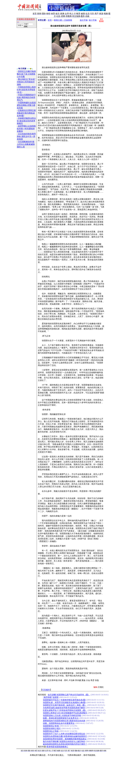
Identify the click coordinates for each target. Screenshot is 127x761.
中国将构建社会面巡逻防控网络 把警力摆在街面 (26, 105)
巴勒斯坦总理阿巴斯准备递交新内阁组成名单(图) (26, 113)
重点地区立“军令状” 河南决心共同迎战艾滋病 (26, 81)
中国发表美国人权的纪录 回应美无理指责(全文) (26, 89)
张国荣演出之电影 (51, 731)
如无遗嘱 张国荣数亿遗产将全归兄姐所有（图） (69, 695)
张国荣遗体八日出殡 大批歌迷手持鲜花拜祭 (62, 715)
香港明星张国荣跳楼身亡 (57, 747)
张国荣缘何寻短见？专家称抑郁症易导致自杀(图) (64, 700)
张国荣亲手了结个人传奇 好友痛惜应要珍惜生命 (64, 734)
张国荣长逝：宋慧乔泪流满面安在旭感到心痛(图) (64, 702)
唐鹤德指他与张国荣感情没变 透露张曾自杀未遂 (64, 721)
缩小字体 (93, 20)
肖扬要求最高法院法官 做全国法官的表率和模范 (26, 120)
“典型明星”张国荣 (51, 697)
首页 (50, 20)
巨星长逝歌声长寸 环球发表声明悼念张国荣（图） (65, 710)
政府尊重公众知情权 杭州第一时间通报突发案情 (26, 128)
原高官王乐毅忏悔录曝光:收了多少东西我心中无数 (26, 74)
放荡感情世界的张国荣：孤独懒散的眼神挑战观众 (65, 739)
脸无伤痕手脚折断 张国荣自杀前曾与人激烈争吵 (64, 741)
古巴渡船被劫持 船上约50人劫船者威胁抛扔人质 (26, 144)
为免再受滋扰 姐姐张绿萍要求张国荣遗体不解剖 (64, 708)
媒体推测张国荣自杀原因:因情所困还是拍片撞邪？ (65, 744)
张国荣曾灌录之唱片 (52, 728)
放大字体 (84, 20)
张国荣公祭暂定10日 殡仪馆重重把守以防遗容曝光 (65, 713)
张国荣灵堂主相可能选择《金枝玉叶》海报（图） (65, 705)
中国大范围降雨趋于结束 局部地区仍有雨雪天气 (26, 97)
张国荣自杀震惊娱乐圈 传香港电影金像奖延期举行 (65, 736)
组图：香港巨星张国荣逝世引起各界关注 (61, 718)
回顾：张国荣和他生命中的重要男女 (59, 723)
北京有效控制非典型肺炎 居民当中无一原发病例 (26, 136)
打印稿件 (46, 690)
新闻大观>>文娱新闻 (63, 20)
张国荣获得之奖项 (51, 726)
